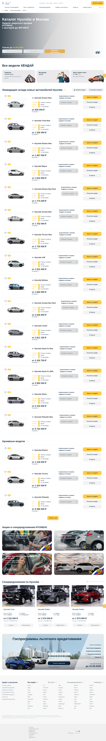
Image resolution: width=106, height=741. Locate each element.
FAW (29, 697)
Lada (44, 701)
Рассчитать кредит (92, 102)
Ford (44, 694)
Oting (90, 687)
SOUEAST (92, 694)
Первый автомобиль (94, 654)
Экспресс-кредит (97, 3)
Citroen (45, 690)
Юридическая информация (32, 731)
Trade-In (75, 7)
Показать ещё (53, 518)
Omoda (91, 685)
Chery (29, 685)
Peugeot (61, 687)
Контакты (61, 3)
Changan (30, 694)
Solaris (91, 692)
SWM (90, 697)
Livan (75, 706)
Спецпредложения (44, 7)
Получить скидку (12, 545)
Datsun (45, 692)
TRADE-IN (98, 657)
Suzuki (60, 699)
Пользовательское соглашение (33, 734)
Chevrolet (45, 687)
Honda (45, 697)
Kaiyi (75, 701)
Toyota (60, 701)
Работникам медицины (93, 648)
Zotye (29, 701)
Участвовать (62, 545)
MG (75, 708)
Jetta (75, 699)
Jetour (75, 697)
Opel (60, 685)
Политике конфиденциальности (32, 54)
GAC (29, 708)
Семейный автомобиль (93, 651)
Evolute (76, 685)
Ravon (60, 690)
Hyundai (45, 699)
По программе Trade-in (8, 692)
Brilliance (61, 708)
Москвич (91, 706)
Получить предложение (55, 51)
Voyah (91, 701)
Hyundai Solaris (44, 609)
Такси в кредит (49, 3)
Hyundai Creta (9, 609)
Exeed (75, 687)
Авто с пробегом (28, 7)
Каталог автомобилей (11, 7)
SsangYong (62, 697)
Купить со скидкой (92, 97)
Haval (29, 692)
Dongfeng (30, 706)
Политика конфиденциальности (34, 728)
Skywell (91, 690)
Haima (75, 692)
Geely (29, 687)
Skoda (60, 694)
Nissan (45, 708)
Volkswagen (62, 703)
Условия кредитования (32, 736)
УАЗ (90, 708)
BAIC (60, 706)
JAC (29, 703)
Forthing (76, 690)
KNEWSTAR (77, 703)
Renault (61, 692)
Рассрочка (5, 697)
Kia (44, 685)
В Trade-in (92, 107)
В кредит (11, 625)
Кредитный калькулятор (8, 699)
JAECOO (76, 694)
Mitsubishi (45, 706)
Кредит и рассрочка (61, 7)
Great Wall (30, 699)
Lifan (29, 690)
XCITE (91, 703)
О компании (42, 3)
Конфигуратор (87, 7)
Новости (56, 3)
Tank (90, 699)
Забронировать (26, 625)
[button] (87, 581)
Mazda (45, 703)
